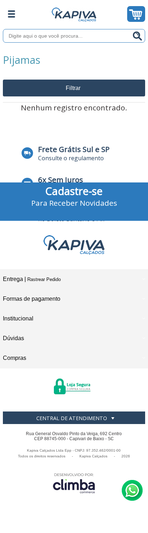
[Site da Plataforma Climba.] (74, 483)
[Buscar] (137, 35)
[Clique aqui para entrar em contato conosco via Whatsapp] (132, 490)
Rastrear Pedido (44, 279)
